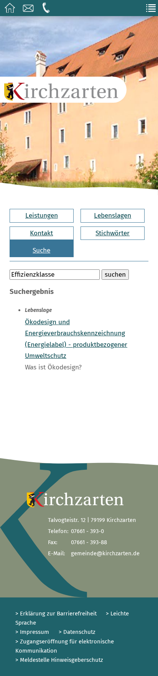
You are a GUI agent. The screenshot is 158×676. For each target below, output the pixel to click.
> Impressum (32, 631)
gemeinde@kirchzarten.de (105, 553)
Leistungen (41, 216)
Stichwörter (112, 233)
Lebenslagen (112, 216)
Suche (41, 250)
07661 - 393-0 (87, 531)
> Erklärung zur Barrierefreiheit (56, 613)
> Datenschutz (77, 631)
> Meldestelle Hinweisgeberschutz (59, 659)
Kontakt (41, 233)
